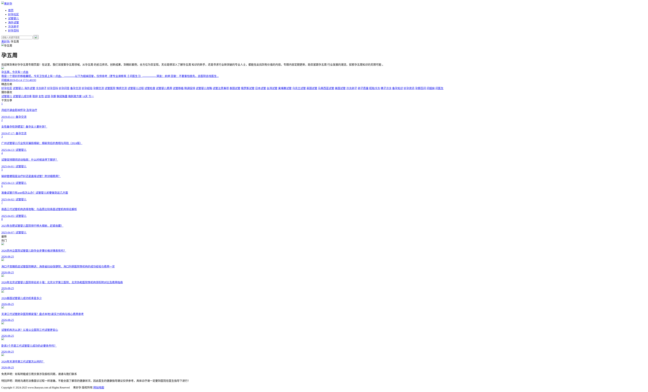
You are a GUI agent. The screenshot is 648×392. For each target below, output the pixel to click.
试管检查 (149, 88)
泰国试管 (235, 88)
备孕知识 (397, 88)
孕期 (53, 96)
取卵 (35, 96)
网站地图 (98, 387)
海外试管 (13, 22)
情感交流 (121, 88)
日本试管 (260, 88)
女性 (41, 96)
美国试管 (340, 88)
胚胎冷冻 (374, 88)
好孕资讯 (409, 88)
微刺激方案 (75, 96)
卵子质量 (363, 88)
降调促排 (189, 88)
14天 (85, 96)
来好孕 (5, 41)
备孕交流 (75, 88)
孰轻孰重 (62, 96)
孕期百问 (420, 88)
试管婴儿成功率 (22, 96)
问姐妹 (431, 88)
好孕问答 (64, 88)
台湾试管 (272, 88)
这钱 (47, 96)
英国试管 (311, 88)
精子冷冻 (386, 88)
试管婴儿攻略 (204, 88)
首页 (11, 10)
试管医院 (110, 88)
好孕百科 (13, 30)
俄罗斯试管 (247, 88)
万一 (91, 96)
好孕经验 (87, 88)
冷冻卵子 (13, 26)
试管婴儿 (13, 18)
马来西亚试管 (326, 88)
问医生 (439, 88)
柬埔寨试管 (285, 88)
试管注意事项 (221, 88)
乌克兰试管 (299, 88)
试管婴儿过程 (136, 88)
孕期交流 (98, 88)
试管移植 (178, 88)
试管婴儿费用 (164, 88)
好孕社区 (13, 14)
